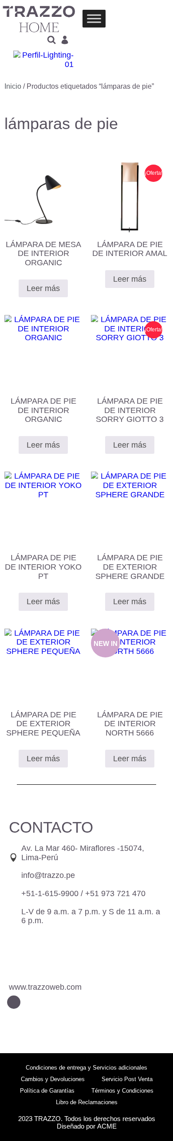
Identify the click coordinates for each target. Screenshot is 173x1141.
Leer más (43, 288)
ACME (107, 1126)
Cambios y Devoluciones (53, 1079)
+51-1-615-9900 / (83, 893)
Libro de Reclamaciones (87, 1102)
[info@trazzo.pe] (13, 875)
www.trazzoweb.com (45, 987)
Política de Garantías (47, 1090)
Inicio (12, 86)
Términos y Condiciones (122, 1090)
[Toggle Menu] (94, 19)
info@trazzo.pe (48, 875)
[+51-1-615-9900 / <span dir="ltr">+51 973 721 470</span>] (13, 893)
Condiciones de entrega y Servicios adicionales (86, 1067)
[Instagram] (13, 1002)
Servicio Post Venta (127, 1079)
